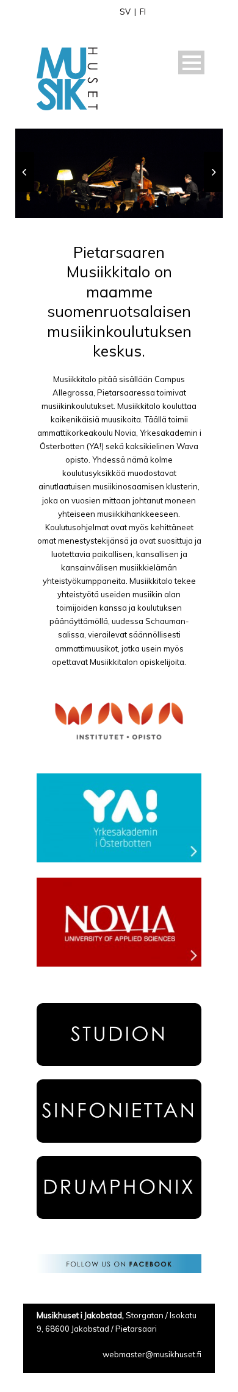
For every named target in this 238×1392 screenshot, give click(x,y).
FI (143, 11)
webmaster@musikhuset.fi (152, 1354)
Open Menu (191, 62)
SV (125, 11)
